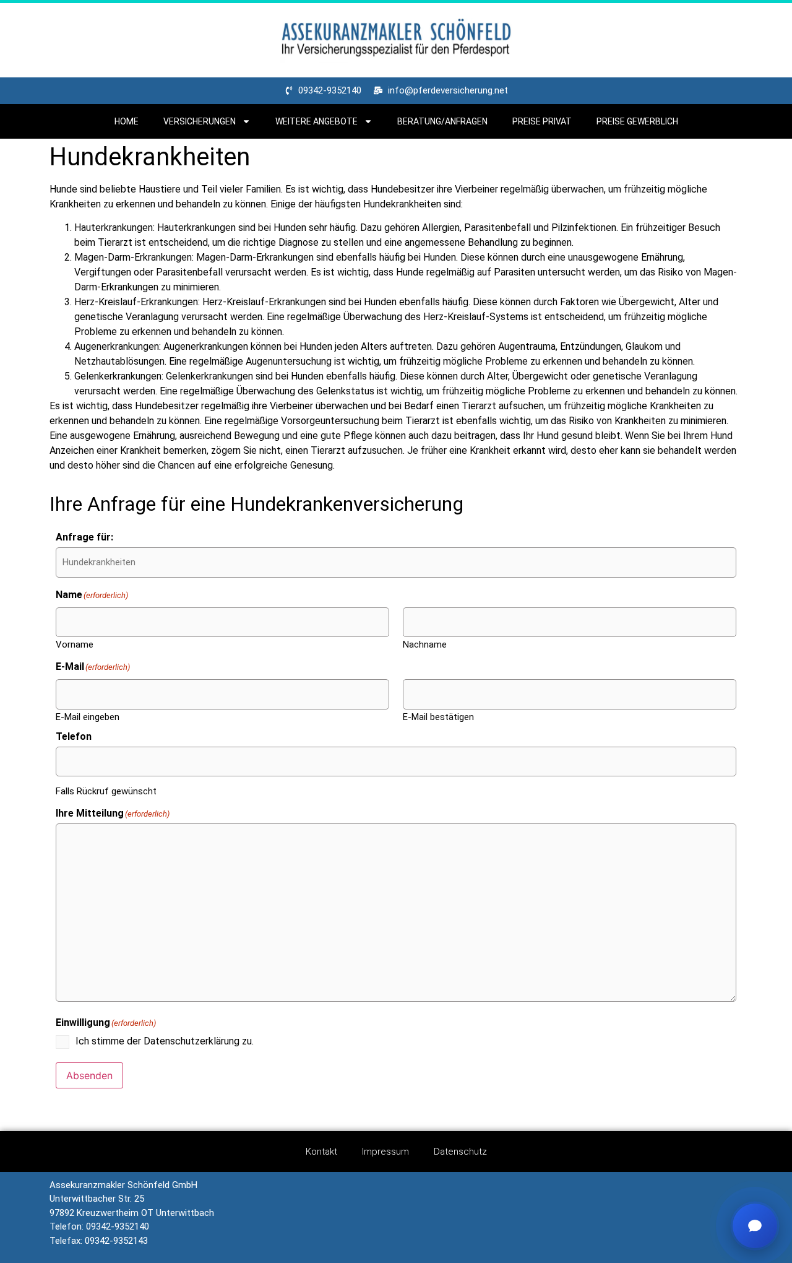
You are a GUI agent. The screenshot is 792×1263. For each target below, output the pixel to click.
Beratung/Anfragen (442, 121)
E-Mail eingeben (87, 716)
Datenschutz (460, 1151)
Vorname (74, 644)
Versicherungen (199, 121)
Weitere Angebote (316, 121)
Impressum (385, 1151)
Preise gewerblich (637, 121)
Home (126, 121)
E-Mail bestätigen (438, 716)
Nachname (425, 644)
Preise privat (542, 121)
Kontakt (321, 1151)
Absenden (89, 1075)
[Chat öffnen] (755, 1226)
